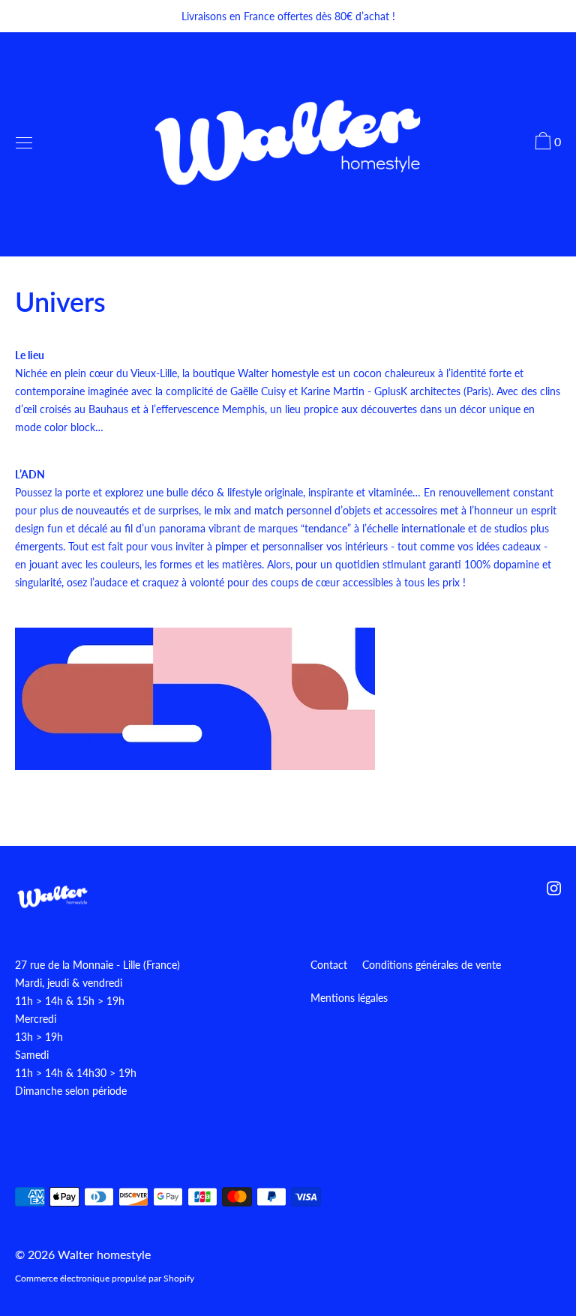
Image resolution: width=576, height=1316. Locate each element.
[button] (546, 143)
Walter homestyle (104, 1254)
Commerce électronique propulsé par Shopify (104, 1278)
